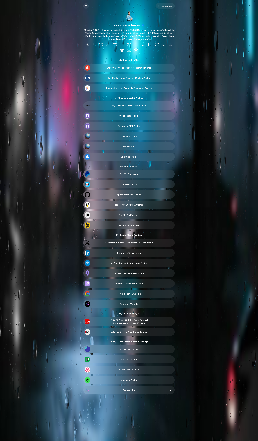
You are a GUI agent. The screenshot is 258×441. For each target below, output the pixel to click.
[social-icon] (87, 45)
